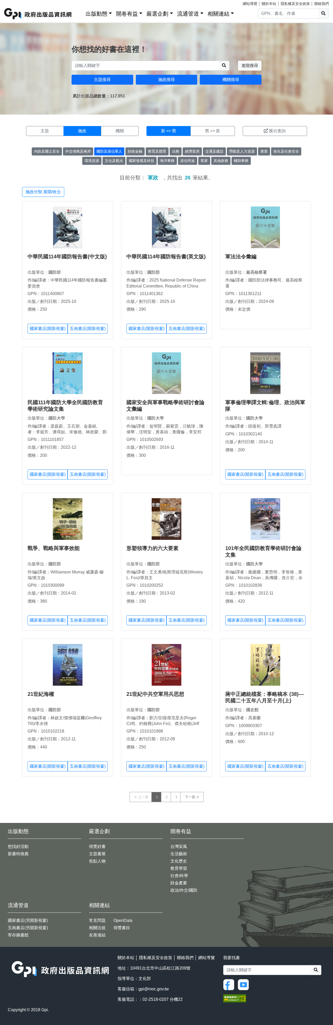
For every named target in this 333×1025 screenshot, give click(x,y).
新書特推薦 (18, 854)
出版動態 (96, 14)
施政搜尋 (166, 79)
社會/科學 (179, 875)
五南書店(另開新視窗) (28, 928)
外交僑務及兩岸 (78, 151)
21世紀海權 (41, 694)
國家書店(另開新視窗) (28, 920)
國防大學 (56, 418)
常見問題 (97, 920)
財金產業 (178, 883)
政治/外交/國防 (183, 890)
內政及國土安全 (47, 151)
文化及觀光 (114, 161)
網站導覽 (250, 4)
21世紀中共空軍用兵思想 (155, 694)
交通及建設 (214, 151)
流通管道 (188, 14)
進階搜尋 (249, 65)
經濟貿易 (192, 151)
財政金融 (135, 151)
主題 (45, 131)
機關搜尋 (230, 79)
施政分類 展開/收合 (43, 192)
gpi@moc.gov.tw (153, 989)
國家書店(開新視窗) (48, 328)
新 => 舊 (168, 131)
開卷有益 (127, 14)
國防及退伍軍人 (109, 151)
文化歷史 (178, 861)
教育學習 (178, 868)
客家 (204, 161)
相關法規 (97, 928)
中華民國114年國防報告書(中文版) (67, 256)
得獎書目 (121, 928)
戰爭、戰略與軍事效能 (54, 548)
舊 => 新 (212, 131)
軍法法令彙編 (241, 256)
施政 (82, 131)
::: (79, 12)
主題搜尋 (102, 79)
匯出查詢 (277, 131)
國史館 (252, 710)
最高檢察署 (256, 272)
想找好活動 (18, 846)
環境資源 (92, 161)
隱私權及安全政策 (295, 4)
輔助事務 (241, 161)
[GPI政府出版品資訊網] (38, 14)
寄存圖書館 (18, 935)
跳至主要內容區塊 (14, 3)
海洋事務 (167, 161)
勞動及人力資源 (242, 151)
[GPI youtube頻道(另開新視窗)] (244, 984)
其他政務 (221, 161)
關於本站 (269, 4)
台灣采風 (178, 846)
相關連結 (218, 14)
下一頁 (190, 797)
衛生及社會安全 (286, 151)
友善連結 (97, 935)
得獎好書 (97, 846)
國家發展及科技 (141, 161)
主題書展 (97, 854)
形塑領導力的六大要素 (152, 548)
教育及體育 (157, 151)
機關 (120, 131)
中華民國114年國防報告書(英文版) (166, 256)
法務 (175, 151)
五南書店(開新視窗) (88, 328)
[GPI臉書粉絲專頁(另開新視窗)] (230, 984)
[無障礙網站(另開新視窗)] (234, 998)
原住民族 (187, 161)
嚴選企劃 (157, 14)
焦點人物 (97, 861)
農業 (264, 151)
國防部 (54, 272)
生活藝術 (178, 854)
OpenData (122, 920)
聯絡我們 (321, 4)
